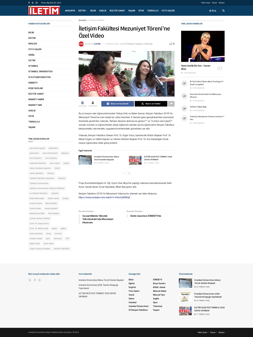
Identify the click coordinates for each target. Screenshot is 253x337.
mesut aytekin (51, 208)
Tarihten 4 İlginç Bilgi (198, 106)
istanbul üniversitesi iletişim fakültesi (47, 188)
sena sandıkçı (36, 234)
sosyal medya (36, 239)
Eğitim (82, 10)
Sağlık (102, 10)
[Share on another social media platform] (171, 104)
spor (48, 239)
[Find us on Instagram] (36, 3)
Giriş (213, 10)
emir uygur (55, 163)
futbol (66, 163)
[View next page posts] (129, 173)
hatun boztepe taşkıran (40, 168)
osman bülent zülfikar (40, 218)
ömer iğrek (48, 243)
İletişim (222, 3)
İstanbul (33, 66)
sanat (54, 228)
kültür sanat (53, 198)
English (32, 43)
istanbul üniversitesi (39, 183)
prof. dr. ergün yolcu (39, 223)
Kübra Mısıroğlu (37, 198)
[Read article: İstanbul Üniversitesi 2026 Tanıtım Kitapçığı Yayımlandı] (185, 297)
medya (66, 198)
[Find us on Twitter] (33, 3)
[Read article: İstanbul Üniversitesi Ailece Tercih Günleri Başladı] (85, 160)
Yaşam (131, 10)
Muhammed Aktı (37, 213)
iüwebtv (54, 193)
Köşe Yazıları (35, 88)
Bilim (93, 10)
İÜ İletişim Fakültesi (96, 20)
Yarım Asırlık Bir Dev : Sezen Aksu (196, 67)
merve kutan (35, 208)
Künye (214, 3)
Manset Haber (36, 99)
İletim (31, 60)
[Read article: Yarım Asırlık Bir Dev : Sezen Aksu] (203, 46)
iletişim (50, 173)
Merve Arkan (51, 203)
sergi (48, 234)
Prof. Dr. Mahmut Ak (39, 228)
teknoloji (58, 239)
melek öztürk (36, 203)
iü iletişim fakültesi (39, 193)
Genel (31, 55)
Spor (141, 10)
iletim (57, 168)
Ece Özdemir (36, 158)
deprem (65, 153)
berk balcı (34, 153)
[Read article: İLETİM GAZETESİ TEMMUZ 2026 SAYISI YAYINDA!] (135, 160)
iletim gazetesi (36, 173)
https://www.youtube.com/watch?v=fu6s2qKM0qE (104, 197)
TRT (67, 239)
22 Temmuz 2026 (102, 163)
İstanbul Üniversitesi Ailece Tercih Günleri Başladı (106, 158)
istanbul (61, 178)
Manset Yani (35, 105)
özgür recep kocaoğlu (40, 249)
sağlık (63, 228)
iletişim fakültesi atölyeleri (42, 178)
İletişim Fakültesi (62, 249)
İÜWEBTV (32, 83)
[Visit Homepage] (44, 10)
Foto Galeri (168, 10)
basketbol (53, 148)
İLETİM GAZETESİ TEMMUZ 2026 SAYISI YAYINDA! (158, 158)
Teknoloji (152, 10)
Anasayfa (70, 10)
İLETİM (97, 44)
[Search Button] (223, 11)
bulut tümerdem (50, 153)
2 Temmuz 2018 (111, 44)
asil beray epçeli (37, 148)
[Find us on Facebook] (29, 3)
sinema (58, 234)
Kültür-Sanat (117, 10)
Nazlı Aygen (53, 213)
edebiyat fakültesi (38, 163)
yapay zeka (35, 243)
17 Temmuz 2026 (152, 163)
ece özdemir (51, 158)
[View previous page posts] (124, 173)
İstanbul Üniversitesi (40, 71)
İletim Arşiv (205, 3)
